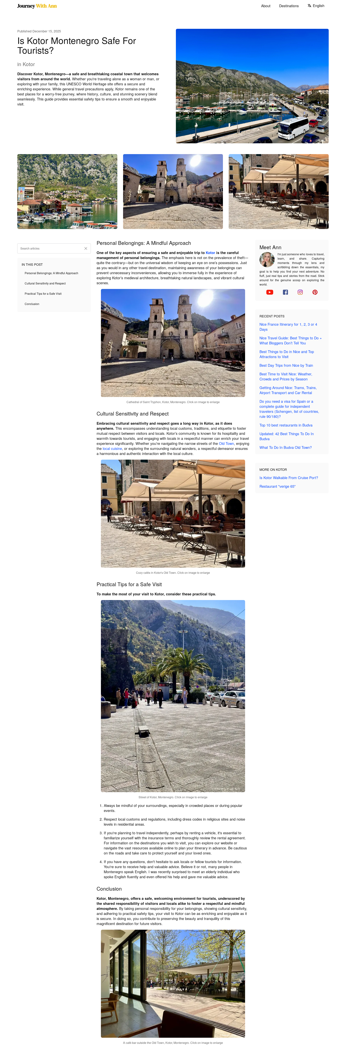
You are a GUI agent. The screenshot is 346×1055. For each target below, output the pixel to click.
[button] (86, 248)
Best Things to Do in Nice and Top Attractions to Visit (287, 354)
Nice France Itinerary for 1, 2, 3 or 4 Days (288, 327)
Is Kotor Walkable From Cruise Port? (289, 477)
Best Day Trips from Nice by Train (286, 365)
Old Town (226, 443)
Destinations (289, 6)
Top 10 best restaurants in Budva (286, 425)
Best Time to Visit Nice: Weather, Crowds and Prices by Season (286, 376)
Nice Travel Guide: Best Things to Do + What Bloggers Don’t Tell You (291, 340)
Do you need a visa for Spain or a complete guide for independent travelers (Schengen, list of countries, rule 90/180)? (289, 409)
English (318, 5)
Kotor (210, 252)
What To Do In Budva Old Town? (286, 447)
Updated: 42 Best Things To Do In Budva (287, 436)
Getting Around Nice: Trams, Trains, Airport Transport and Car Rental (288, 390)
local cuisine (112, 448)
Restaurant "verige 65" (278, 486)
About (265, 6)
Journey (37, 5)
